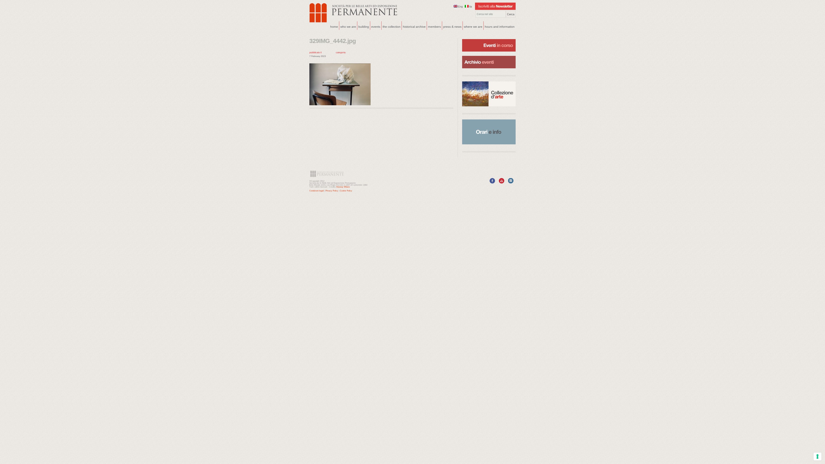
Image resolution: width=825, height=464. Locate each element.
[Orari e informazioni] (489, 131)
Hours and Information (500, 26)
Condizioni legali (316, 191)
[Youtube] (501, 182)
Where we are (472, 26)
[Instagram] (510, 182)
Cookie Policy (346, 191)
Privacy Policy (331, 191)
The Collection (391, 26)
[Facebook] (492, 182)
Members (434, 26)
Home (334, 26)
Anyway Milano (343, 187)
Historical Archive (414, 26)
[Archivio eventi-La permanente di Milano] (489, 55)
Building (363, 26)
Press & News (452, 26)
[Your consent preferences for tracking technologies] (817, 456)
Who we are (347, 26)
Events (375, 26)
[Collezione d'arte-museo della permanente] (489, 93)
